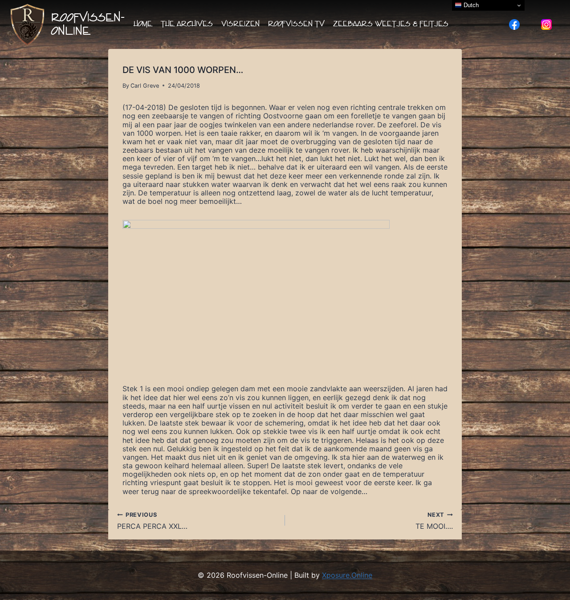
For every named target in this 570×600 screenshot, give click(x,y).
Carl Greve (144, 85)
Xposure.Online (347, 575)
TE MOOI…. (434, 521)
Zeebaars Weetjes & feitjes (390, 24)
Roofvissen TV (296, 24)
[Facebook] (514, 24)
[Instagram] (546, 24)
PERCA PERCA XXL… (152, 521)
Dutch (470, 5)
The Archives (187, 24)
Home (143, 24)
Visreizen (240, 24)
